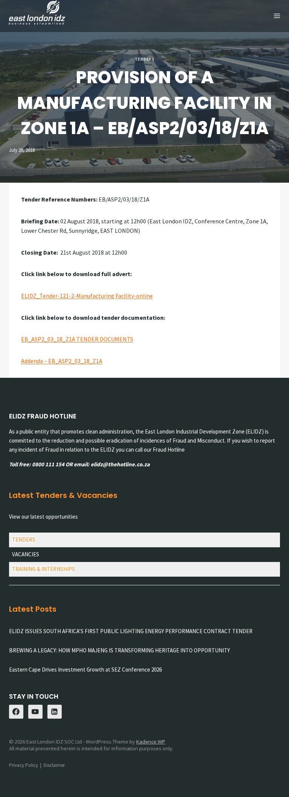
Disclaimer (54, 765)
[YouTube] (35, 712)
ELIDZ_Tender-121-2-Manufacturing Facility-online (87, 295)
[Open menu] (277, 16)
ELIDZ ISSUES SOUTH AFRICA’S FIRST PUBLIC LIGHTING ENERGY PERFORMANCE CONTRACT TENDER (130, 631)
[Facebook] (16, 712)
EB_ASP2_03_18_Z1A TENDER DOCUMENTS (77, 339)
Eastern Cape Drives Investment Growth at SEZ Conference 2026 (85, 669)
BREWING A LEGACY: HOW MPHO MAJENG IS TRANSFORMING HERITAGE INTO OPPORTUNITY (119, 650)
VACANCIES (25, 554)
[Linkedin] (54, 712)
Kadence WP (150, 741)
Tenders (145, 59)
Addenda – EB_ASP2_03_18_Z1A (61, 361)
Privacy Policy (23, 765)
